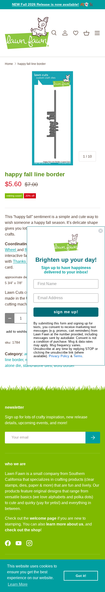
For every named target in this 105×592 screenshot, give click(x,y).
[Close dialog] (100, 230)
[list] (52, 118)
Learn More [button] (18, 584)
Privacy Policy (59, 356)
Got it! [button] (81, 576)
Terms (78, 356)
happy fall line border (32, 63)
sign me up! (66, 312)
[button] (86, 33)
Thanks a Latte (26, 261)
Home (9, 63)
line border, (14, 360)
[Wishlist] (75, 33)
